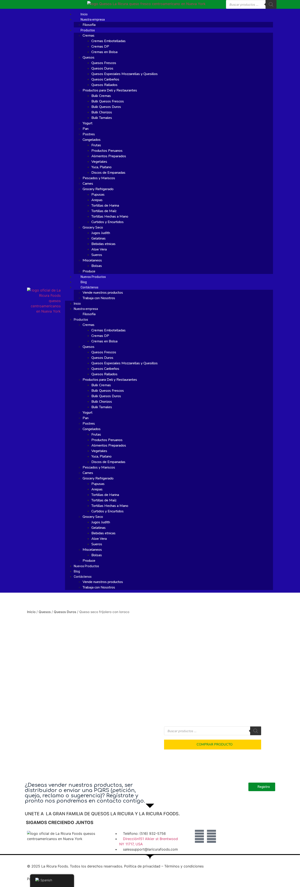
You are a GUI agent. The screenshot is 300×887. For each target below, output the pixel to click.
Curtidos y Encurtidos (107, 222)
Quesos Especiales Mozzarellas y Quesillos (124, 74)
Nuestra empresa (93, 19)
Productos (88, 30)
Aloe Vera (99, 249)
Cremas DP (100, 46)
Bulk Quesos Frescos (107, 101)
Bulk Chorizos (101, 112)
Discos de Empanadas (108, 172)
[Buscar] (271, 4)
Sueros (96, 254)
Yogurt (87, 123)
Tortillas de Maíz (103, 211)
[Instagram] (211, 836)
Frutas (96, 145)
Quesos (88, 57)
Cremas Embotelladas (108, 41)
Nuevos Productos (93, 277)
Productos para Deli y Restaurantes (110, 90)
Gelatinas (98, 238)
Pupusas (98, 194)
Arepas (97, 200)
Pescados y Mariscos (99, 178)
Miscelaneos (92, 260)
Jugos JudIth (100, 233)
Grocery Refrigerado (98, 189)
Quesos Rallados (104, 84)
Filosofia (89, 24)
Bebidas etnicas (103, 243)
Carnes (88, 183)
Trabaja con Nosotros (99, 298)
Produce (89, 271)
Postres (89, 134)
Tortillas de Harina (105, 205)
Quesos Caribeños (105, 79)
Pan (86, 128)
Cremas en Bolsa (104, 52)
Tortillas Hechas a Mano (109, 216)
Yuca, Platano (101, 167)
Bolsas (96, 265)
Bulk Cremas (101, 95)
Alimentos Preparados (108, 156)
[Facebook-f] (199, 836)
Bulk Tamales (101, 117)
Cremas (88, 35)
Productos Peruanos (107, 150)
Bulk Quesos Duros (106, 106)
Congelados (92, 139)
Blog (84, 282)
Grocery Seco (93, 227)
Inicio (84, 14)
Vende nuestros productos (103, 292)
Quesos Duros (102, 68)
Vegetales (99, 161)
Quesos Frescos (103, 63)
